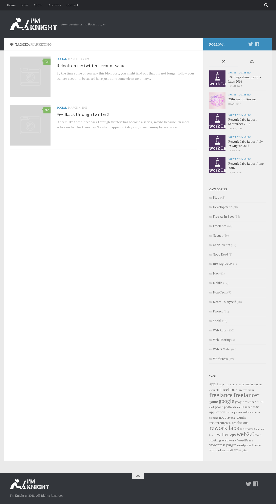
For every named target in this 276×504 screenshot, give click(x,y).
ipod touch (230, 407)
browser (236, 384)
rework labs (224, 428)
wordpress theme (249, 445)
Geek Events (221, 245)
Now (24, 5)
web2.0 (245, 434)
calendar (247, 384)
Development (222, 207)
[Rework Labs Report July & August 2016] (217, 143)
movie (224, 417)
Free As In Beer (223, 216)
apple (213, 383)
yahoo (245, 450)
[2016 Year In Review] (217, 100)
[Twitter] (250, 44)
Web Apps (220, 330)
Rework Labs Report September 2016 (242, 121)
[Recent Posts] (223, 62)
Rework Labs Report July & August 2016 (245, 143)
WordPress (220, 359)
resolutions (240, 423)
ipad (211, 407)
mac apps (231, 412)
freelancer (246, 395)
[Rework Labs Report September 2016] (217, 121)
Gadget (218, 235)
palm (233, 417)
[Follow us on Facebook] (257, 44)
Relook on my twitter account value (91, 65)
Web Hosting (222, 340)
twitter (222, 434)
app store (225, 384)
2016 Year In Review (242, 99)
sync (263, 429)
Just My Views (222, 264)
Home (11, 5)
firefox (242, 390)
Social (62, 59)
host (260, 401)
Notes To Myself (239, 72)
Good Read (220, 254)
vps (233, 434)
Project (218, 311)
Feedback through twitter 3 (83, 114)
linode (248, 407)
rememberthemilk (220, 423)
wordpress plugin (222, 445)
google (226, 400)
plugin (241, 417)
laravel (240, 407)
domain (258, 384)
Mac (216, 273)
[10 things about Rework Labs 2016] (217, 78)
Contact (72, 5)
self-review (246, 429)
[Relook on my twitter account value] (30, 77)
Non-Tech (219, 292)
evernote (214, 390)
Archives (54, 5)
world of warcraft (221, 450)
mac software (245, 412)
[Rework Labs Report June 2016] (217, 165)
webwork (229, 440)
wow (237, 450)
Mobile (217, 283)
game (213, 401)
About (38, 5)
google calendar (245, 402)
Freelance (219, 226)
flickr (251, 390)
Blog (216, 197)
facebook (229, 389)
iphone (219, 407)
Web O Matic (221, 349)
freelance (221, 395)
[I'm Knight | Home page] (33, 24)
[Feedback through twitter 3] (30, 125)
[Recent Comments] (252, 62)
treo (212, 435)
